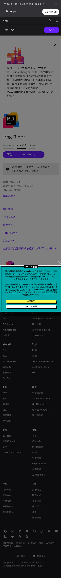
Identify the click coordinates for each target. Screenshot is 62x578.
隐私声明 (45, 287)
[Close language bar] (56, 4)
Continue (51, 11)
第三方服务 (16, 292)
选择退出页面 (47, 292)
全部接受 (31, 301)
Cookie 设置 (31, 306)
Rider (6, 20)
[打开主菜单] (56, 20)
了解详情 (44, 279)
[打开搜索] (50, 20)
